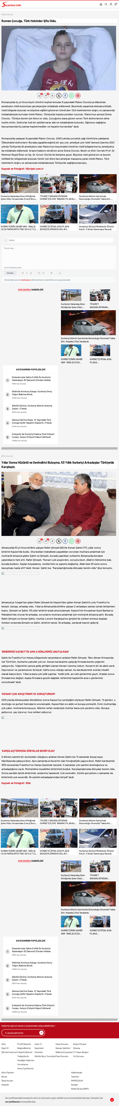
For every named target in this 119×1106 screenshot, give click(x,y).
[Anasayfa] (101, 4)
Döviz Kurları (7, 1080)
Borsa (4, 1076)
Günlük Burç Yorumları (45, 1056)
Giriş (3, 1044)
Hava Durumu (62, 1044)
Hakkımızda (76, 1072)
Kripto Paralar (79, 1044)
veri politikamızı (12, 1101)
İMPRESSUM (77, 1080)
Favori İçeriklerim (25, 1068)
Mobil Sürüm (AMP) (80, 1088)
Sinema (76, 1048)
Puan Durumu (62, 1056)
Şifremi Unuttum (9, 1052)
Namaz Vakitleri (63, 1048)
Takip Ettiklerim (24, 1052)
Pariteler (39, 1052)
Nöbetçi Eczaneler (64, 1052)
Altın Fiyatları (7, 1072)
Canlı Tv (38, 1044)
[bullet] (43, 273)
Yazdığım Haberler (25, 1060)
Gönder (10, 273)
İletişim (74, 1084)
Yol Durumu (78, 1056)
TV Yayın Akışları (81, 1052)
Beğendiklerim (24, 1048)
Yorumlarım (22, 1064)
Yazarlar (75, 1076)
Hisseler (5, 1084)
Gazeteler (39, 1048)
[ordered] (39, 273)
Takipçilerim (23, 1056)
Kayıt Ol (5, 1048)
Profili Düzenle (24, 1044)
